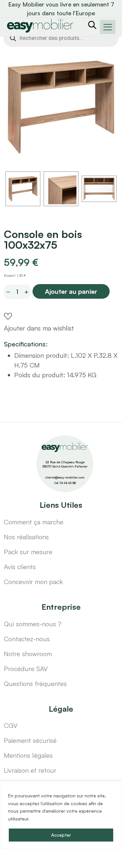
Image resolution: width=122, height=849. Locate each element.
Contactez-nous (27, 639)
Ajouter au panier (71, 291)
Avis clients (20, 567)
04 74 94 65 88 (65, 483)
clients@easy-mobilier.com (65, 477)
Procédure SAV (26, 669)
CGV (11, 725)
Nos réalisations (26, 537)
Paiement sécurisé (30, 740)
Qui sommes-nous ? (32, 624)
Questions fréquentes (35, 684)
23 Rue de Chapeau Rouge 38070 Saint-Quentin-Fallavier (65, 464)
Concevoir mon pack (33, 582)
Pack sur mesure (28, 552)
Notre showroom (28, 654)
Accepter (61, 835)
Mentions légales (28, 755)
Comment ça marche (33, 522)
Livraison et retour (30, 770)
